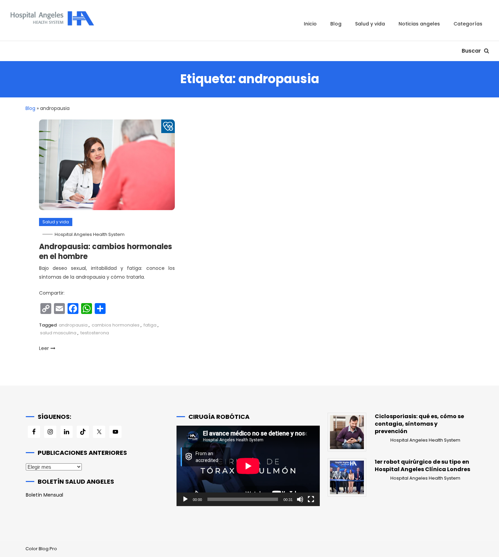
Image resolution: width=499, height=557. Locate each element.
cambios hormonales (116, 325)
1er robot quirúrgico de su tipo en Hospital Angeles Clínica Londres (422, 465)
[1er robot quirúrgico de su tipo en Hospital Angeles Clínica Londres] (347, 477)
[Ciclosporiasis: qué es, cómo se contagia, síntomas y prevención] (347, 432)
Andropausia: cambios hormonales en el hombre (105, 251)
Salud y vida (370, 23)
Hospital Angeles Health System (90, 234)
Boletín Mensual (44, 494)
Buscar (472, 51)
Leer (44, 348)
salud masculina (58, 333)
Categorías (468, 23)
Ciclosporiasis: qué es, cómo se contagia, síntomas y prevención (419, 424)
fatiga (150, 325)
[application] (248, 466)
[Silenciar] (300, 499)
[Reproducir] (185, 499)
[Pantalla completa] (311, 499)
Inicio (310, 23)
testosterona (94, 333)
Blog (335, 23)
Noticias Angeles (419, 23)
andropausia (73, 325)
